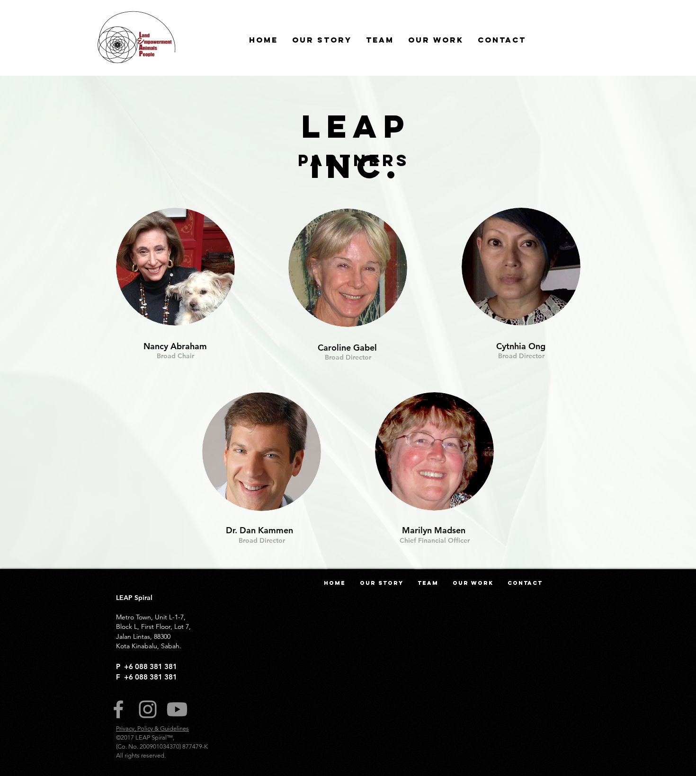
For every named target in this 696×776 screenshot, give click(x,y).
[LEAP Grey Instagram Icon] (148, 709)
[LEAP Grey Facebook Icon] (118, 709)
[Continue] (347, 268)
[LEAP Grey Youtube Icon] (177, 709)
